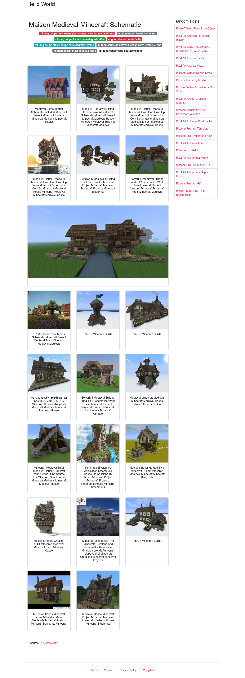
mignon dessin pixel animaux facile (75, 50)
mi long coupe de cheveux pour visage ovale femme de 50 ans (77, 33)
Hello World (41, 3)
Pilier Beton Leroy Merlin (191, 80)
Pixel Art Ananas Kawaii (190, 65)
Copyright (149, 670)
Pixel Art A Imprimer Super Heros (192, 174)
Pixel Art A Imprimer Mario (192, 157)
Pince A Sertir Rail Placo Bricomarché (190, 193)
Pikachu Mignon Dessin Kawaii (194, 73)
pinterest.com (49, 643)
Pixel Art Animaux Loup (190, 143)
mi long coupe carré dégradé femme (120, 50)
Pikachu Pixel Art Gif (188, 183)
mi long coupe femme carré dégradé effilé (80, 39)
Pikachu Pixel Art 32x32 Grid (193, 165)
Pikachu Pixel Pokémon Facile (194, 136)
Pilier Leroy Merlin (187, 150)
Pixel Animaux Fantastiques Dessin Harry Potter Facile (193, 49)
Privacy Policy (128, 670)
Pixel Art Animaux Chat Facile (194, 121)
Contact (108, 670)
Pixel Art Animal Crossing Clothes (191, 100)
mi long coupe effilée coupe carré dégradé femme (64, 45)
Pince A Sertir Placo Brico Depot (195, 28)
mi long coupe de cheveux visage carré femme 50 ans (129, 45)
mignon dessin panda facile (124, 39)
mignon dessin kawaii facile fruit (137, 33)
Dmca (93, 670)
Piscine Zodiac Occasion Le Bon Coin (195, 89)
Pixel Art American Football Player (192, 38)
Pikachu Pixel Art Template (192, 128)
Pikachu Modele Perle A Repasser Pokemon (190, 112)
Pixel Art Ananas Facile (190, 58)
